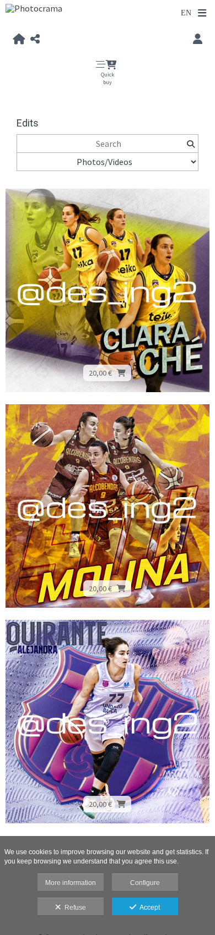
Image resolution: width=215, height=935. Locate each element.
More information (70, 883)
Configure (145, 883)
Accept (148, 907)
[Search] (190, 143)
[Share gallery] (35, 39)
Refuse (73, 907)
